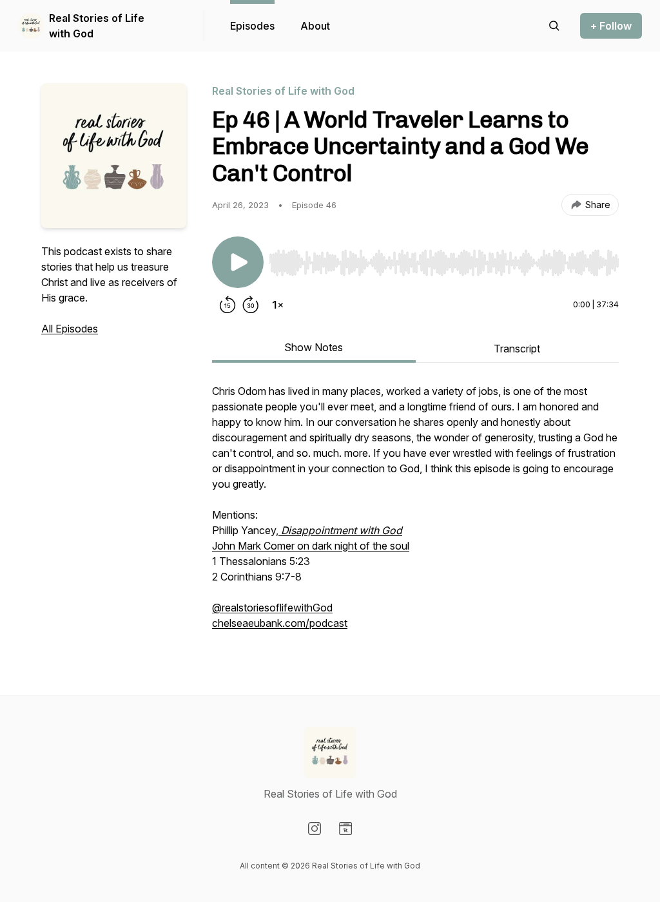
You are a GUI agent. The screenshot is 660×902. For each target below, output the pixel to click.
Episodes (252, 25)
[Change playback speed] (278, 305)
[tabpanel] (415, 513)
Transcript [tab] (517, 348)
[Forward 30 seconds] (251, 305)
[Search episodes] (554, 26)
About (315, 25)
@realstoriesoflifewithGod (272, 607)
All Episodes (69, 328)
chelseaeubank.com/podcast (279, 623)
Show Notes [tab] (313, 347)
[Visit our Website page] (345, 828)
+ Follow (611, 25)
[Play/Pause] (238, 262)
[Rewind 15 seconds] (227, 305)
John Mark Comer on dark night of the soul (310, 545)
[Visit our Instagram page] (314, 828)
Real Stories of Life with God (96, 26)
